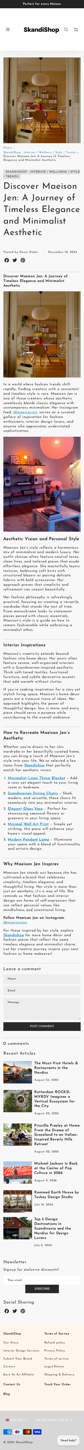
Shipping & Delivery (59, 1374)
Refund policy (54, 1342)
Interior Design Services (21, 1350)
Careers (9, 1366)
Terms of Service (56, 1333)
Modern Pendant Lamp (28, 839)
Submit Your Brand (17, 1358)
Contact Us (11, 1384)
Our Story (10, 1342)
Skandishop (34, 765)
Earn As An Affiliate (18, 1374)
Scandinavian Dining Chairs (33, 793)
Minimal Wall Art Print (28, 824)
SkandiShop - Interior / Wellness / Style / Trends (39, 152)
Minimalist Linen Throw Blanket (36, 778)
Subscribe (42, 1288)
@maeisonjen (25, 412)
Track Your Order (57, 1384)
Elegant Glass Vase (25, 809)
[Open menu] (7, 29)
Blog (6, 1394)
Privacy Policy (54, 1350)
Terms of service (56, 1358)
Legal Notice (54, 1366)
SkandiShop (12, 1333)
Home (7, 147)
